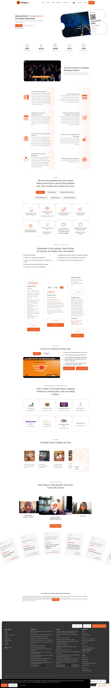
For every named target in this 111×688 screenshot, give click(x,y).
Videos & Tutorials (86, 635)
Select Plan (33, 329)
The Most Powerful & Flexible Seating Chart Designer (42, 634)
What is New (84, 642)
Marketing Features (55, 197)
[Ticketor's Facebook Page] (97, 681)
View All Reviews (54, 525)
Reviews (6, 642)
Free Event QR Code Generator (88, 638)
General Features (51, 192)
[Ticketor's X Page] (104, 681)
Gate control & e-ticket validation (63, 637)
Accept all (4, 685)
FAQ (83, 644)
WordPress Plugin (8, 640)
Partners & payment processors (88, 648)
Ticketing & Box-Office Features (66, 192)
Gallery (83, 636)
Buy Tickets (80, 2)
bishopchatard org (97, 558)
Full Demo (46, 353)
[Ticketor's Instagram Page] (100, 681)
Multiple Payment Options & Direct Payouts (39, 636)
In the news (84, 633)
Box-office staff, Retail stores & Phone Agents (65, 639)
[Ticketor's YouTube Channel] (90, 681)
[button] (74, 3)
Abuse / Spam (85, 668)
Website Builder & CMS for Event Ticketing (39, 638)
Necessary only (13, 685)
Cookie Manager (85, 665)
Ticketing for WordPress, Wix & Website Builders (40, 658)
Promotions (7, 638)
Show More (55, 599)
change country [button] (65, 244)
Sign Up (91, 2)
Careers (84, 653)
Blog (83, 631)
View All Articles (77, 467)
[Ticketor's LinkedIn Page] (94, 681)
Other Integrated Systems (69, 197)
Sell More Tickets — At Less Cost (37, 645)
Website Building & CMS (41, 197)
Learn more (79, 332)
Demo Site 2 (81, 368)
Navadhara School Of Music (13, 559)
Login (85, 2)
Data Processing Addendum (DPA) (89, 663)
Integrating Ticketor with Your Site (63, 649)
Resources (65, 2)
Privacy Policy (85, 659)
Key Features (40, 192)
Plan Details (33, 325)
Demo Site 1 (68, 368)
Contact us (77, 292)
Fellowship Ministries (55, 519)
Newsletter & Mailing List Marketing (38, 647)
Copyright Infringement (87, 670)
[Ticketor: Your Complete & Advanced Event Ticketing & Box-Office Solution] (22, 3)
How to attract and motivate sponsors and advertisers (67, 660)
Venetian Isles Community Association (52, 552)
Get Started (19, 25)
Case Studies (85, 646)
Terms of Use (85, 657)
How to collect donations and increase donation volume (67, 658)
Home (43, 2)
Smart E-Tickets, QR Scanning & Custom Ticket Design (42, 640)
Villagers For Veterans (28, 517)
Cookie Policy (85, 661)
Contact (53, 2)
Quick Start (37, 353)
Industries (58, 2)
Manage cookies (22, 685)
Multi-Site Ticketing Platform (76, 324)
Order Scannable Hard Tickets (88, 640)
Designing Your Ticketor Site (62, 644)
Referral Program (85, 651)
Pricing (48, 2)
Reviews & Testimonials (10, 635)
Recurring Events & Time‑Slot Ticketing (39, 660)
